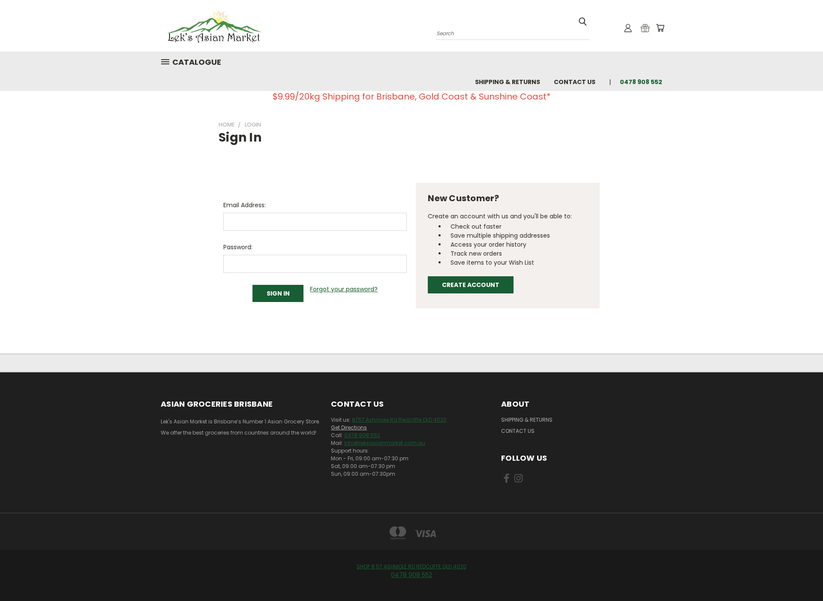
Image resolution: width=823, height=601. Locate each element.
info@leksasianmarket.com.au (384, 443)
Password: (237, 247)
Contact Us (574, 82)
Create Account (470, 285)
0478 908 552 (362, 435)
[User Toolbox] (628, 28)
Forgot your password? (344, 289)
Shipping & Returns (507, 82)
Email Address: (244, 205)
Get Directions (349, 427)
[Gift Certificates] (645, 28)
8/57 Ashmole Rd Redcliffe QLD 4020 (399, 419)
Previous (800, 574)
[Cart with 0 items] (660, 28)
